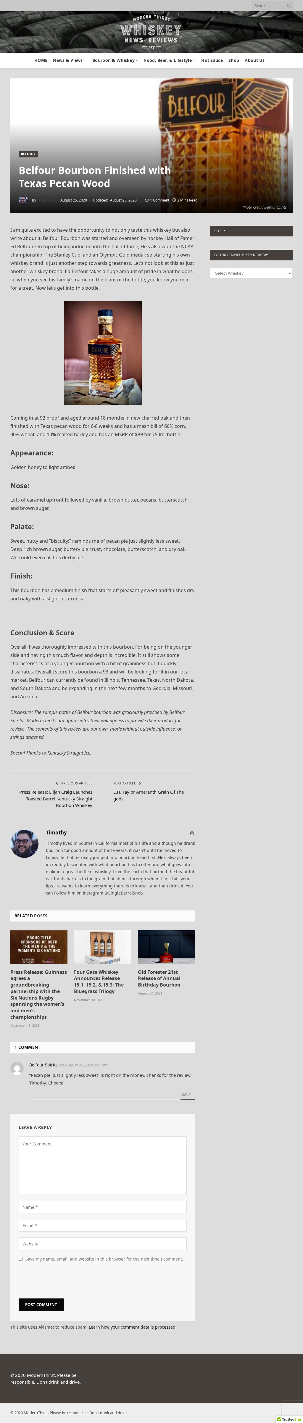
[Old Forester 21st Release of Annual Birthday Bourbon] (166, 947)
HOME (40, 60)
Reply (186, 1094)
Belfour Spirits (43, 1065)
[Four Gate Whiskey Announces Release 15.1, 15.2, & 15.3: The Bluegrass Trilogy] (102, 947)
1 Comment (159, 200)
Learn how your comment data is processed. (133, 1327)
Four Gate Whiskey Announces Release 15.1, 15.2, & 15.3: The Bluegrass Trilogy (99, 982)
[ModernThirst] (151, 32)
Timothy (45, 200)
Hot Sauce (212, 60)
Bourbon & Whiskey (113, 60)
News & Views (68, 60)
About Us (255, 60)
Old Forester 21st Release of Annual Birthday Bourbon (159, 978)
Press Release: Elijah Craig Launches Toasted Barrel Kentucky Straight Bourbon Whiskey (55, 798)
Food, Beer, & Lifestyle (167, 60)
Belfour (28, 154)
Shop (233, 60)
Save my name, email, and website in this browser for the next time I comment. (104, 1259)
